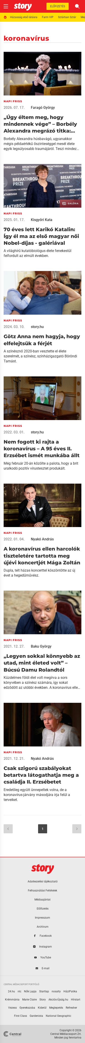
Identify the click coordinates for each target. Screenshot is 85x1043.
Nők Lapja (30, 991)
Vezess (12, 1007)
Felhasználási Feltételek (42, 890)
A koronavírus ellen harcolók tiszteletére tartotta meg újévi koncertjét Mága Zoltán (42, 556)
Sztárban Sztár (67, 17)
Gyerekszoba (27, 1007)
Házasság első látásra (23, 17)
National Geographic (58, 1015)
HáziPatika (70, 991)
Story (42, 999)
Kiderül (42, 1007)
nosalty (56, 991)
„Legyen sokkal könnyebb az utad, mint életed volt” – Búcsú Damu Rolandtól (42, 663)
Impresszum (42, 917)
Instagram (45, 946)
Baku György (41, 646)
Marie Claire (29, 999)
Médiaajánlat (42, 899)
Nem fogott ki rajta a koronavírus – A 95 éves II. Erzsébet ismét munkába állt (42, 449)
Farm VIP (47, 17)
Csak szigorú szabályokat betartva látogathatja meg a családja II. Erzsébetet (41, 775)
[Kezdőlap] (23, 6)
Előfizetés (57, 6)
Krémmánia (12, 999)
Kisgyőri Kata (41, 220)
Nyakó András (42, 539)
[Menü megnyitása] (6, 6)
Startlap (44, 991)
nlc (19, 991)
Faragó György (43, 107)
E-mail (45, 968)
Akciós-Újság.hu (58, 999)
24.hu (11, 991)
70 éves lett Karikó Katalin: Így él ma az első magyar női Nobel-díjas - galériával (41, 236)
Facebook (46, 935)
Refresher (71, 1007)
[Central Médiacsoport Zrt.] (13, 1033)
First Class (20, 1015)
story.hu (37, 327)
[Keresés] (77, 6)
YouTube (45, 957)
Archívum (43, 926)
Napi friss (13, 101)
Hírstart (75, 999)
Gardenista (36, 1015)
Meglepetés (56, 1007)
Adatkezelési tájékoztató (43, 881)
